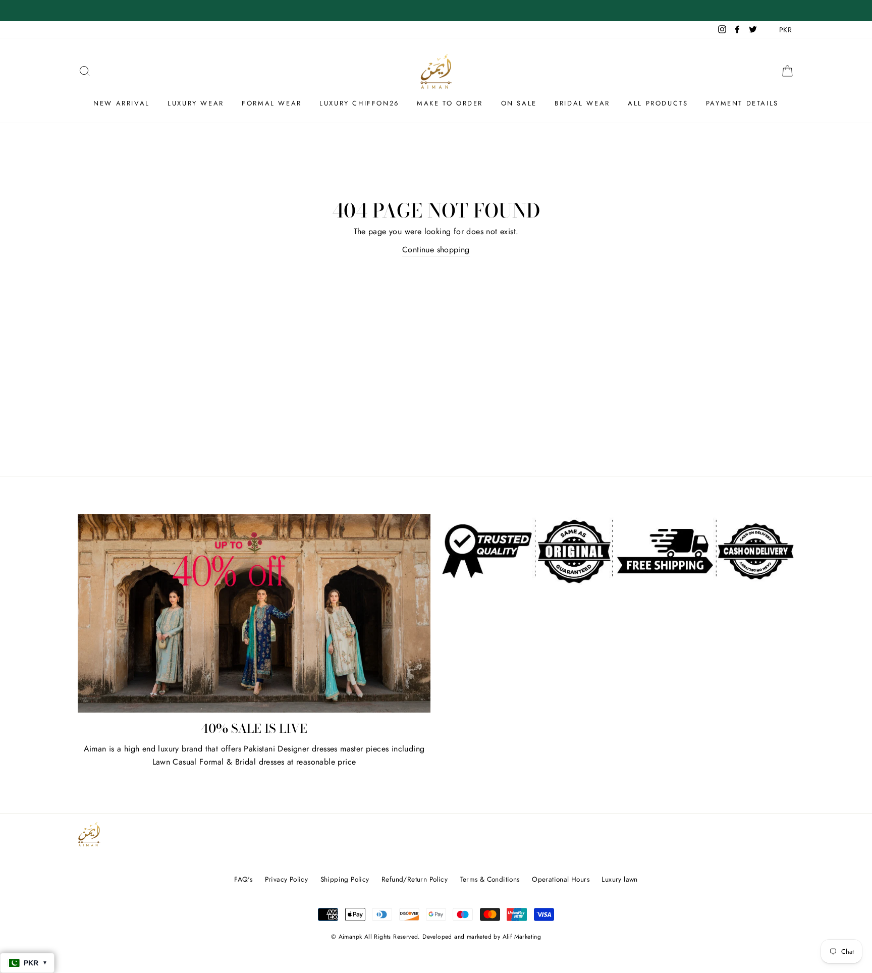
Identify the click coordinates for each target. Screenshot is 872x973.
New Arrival (121, 103)
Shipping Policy (344, 879)
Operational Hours (560, 879)
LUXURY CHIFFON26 (359, 103)
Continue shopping (436, 249)
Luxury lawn (619, 879)
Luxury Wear (196, 103)
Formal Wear (272, 103)
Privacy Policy (286, 879)
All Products (658, 103)
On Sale (519, 103)
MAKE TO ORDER (450, 103)
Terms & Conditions (490, 879)
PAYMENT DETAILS (742, 103)
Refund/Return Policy (415, 879)
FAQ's (243, 879)
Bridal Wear (582, 103)
